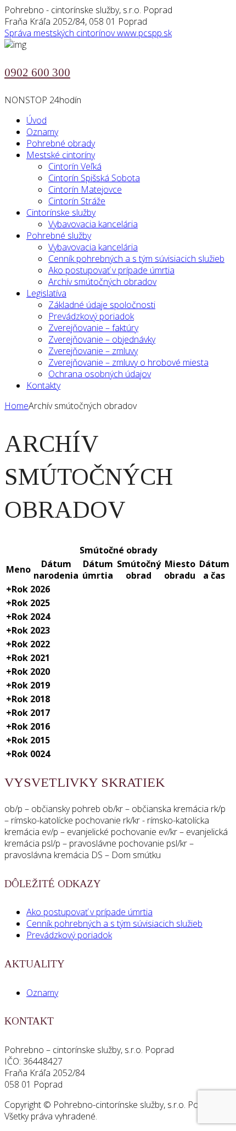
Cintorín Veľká (75, 166)
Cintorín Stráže (76, 201)
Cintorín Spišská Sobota (94, 178)
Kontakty (43, 385)
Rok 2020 (28, 671)
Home (16, 406)
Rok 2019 (28, 685)
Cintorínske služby (60, 212)
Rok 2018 (28, 699)
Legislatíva (46, 293)
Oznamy (42, 132)
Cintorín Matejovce (85, 189)
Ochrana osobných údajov (99, 374)
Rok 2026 (28, 589)
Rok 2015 (28, 740)
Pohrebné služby (58, 235)
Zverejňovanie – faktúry (93, 328)
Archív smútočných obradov (102, 282)
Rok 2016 (28, 726)
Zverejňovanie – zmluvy (93, 351)
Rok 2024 (28, 617)
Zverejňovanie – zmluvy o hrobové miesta (128, 362)
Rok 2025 (28, 603)
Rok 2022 (28, 644)
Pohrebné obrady (60, 143)
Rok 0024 (28, 754)
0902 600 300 (37, 72)
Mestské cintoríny (60, 155)
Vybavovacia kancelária (93, 224)
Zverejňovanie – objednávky (101, 339)
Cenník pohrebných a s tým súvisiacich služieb (136, 259)
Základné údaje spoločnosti (101, 305)
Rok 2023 (28, 630)
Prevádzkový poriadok (91, 316)
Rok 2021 (28, 658)
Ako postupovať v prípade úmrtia (111, 270)
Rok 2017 (28, 713)
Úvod (36, 120)
